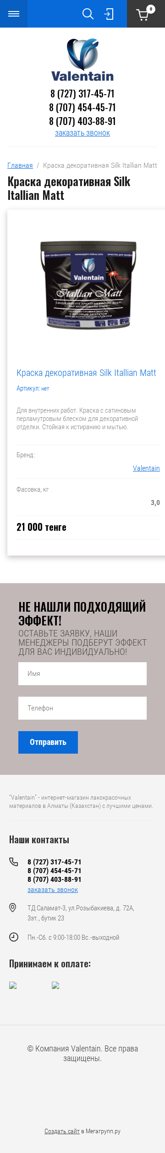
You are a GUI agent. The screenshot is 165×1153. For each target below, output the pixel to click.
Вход (108, 14)
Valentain (146, 468)
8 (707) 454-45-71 (82, 107)
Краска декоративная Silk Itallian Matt (86, 372)
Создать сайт (62, 1131)
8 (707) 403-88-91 (82, 121)
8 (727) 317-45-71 (82, 93)
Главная (20, 165)
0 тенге (151, 8)
